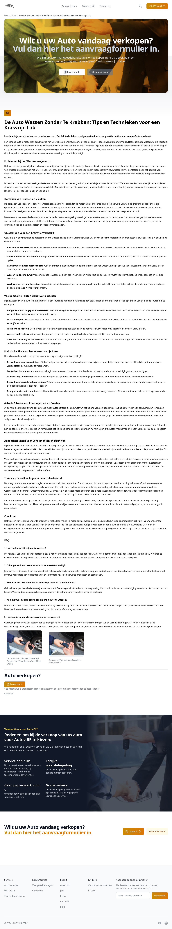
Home (7, 15)
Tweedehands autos (14, 896)
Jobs (62, 890)
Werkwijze (9, 890)
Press (63, 896)
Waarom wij (88, 6)
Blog (14, 15)
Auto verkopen (69, 6)
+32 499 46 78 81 (157, 6)
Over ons (64, 885)
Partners (64, 901)
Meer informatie (100, 72)
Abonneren (159, 895)
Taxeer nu (72, 72)
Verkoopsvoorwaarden (100, 885)
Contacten (105, 6)
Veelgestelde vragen (42, 885)
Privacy (91, 890)
